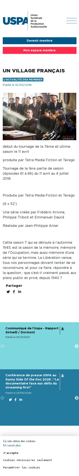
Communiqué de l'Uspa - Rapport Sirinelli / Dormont (32, 330)
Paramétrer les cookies (21, 467)
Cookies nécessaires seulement (27, 460)
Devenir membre (39, 40)
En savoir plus (12, 445)
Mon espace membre (39, 50)
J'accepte (10, 453)
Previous (2, 346)
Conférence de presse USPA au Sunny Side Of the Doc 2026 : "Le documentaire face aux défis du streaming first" (32, 381)
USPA (25, 21)
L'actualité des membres (23, 79)
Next (77, 346)
